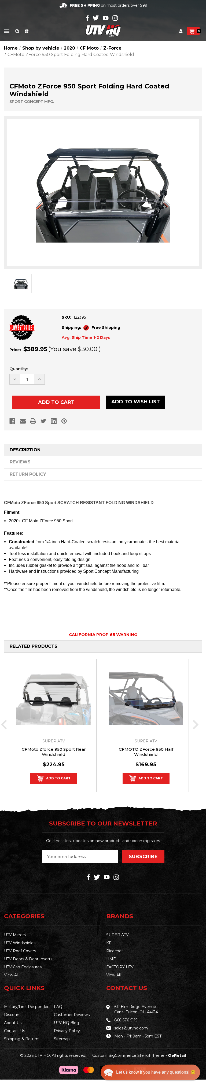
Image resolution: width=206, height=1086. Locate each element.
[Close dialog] (176, 470)
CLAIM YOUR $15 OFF (103, 593)
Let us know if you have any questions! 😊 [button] (156, 1072)
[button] (150, 1072)
